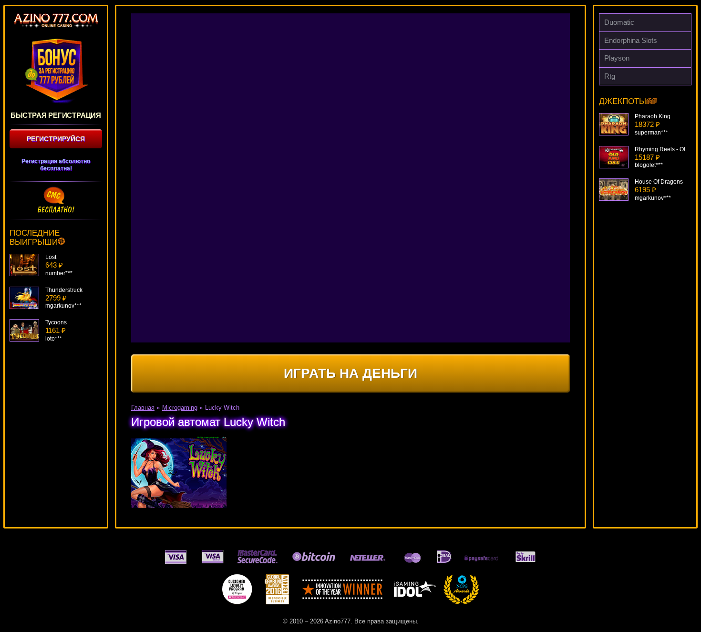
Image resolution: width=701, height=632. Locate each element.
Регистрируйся (56, 139)
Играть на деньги (350, 373)
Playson (616, 58)
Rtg (609, 76)
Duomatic (619, 22)
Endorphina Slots (630, 40)
